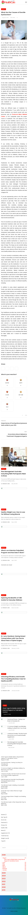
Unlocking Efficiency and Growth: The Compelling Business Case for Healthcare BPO (13, 679)
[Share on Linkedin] (16, 368)
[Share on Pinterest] (12, 368)
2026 (4, 855)
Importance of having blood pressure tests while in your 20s (14, 424)
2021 (3, 884)
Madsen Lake (6, 483)
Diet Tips (3, 817)
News (2, 830)
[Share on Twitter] (7, 368)
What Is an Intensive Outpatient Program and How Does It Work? (12, 551)
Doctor (3, 820)
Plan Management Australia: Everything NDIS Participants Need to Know (13, 474)
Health (3, 9)
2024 (4, 876)
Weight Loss (4, 838)
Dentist (3, 814)
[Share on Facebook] (2, 368)
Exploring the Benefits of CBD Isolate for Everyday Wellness (11, 599)
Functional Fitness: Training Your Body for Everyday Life (16, 720)
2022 (4, 881)
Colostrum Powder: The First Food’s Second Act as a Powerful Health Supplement (17, 735)
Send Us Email (14, 911)
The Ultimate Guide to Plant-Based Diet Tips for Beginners (13, 802)
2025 (4, 873)
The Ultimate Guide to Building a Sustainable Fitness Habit (12, 785)
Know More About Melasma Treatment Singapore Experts (17, 435)
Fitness (3, 825)
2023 (4, 879)
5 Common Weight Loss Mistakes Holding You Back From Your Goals (16, 727)
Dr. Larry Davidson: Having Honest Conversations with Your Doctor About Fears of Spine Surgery (13, 638)
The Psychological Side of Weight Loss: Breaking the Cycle (13, 797)
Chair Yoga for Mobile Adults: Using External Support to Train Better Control (14, 710)
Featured (3, 822)
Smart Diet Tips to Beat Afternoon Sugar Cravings (11, 791)
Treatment (4, 835)
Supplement (4, 833)
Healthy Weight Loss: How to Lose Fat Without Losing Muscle (13, 513)
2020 (4, 887)
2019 (3, 890)
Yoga (4, 705)
